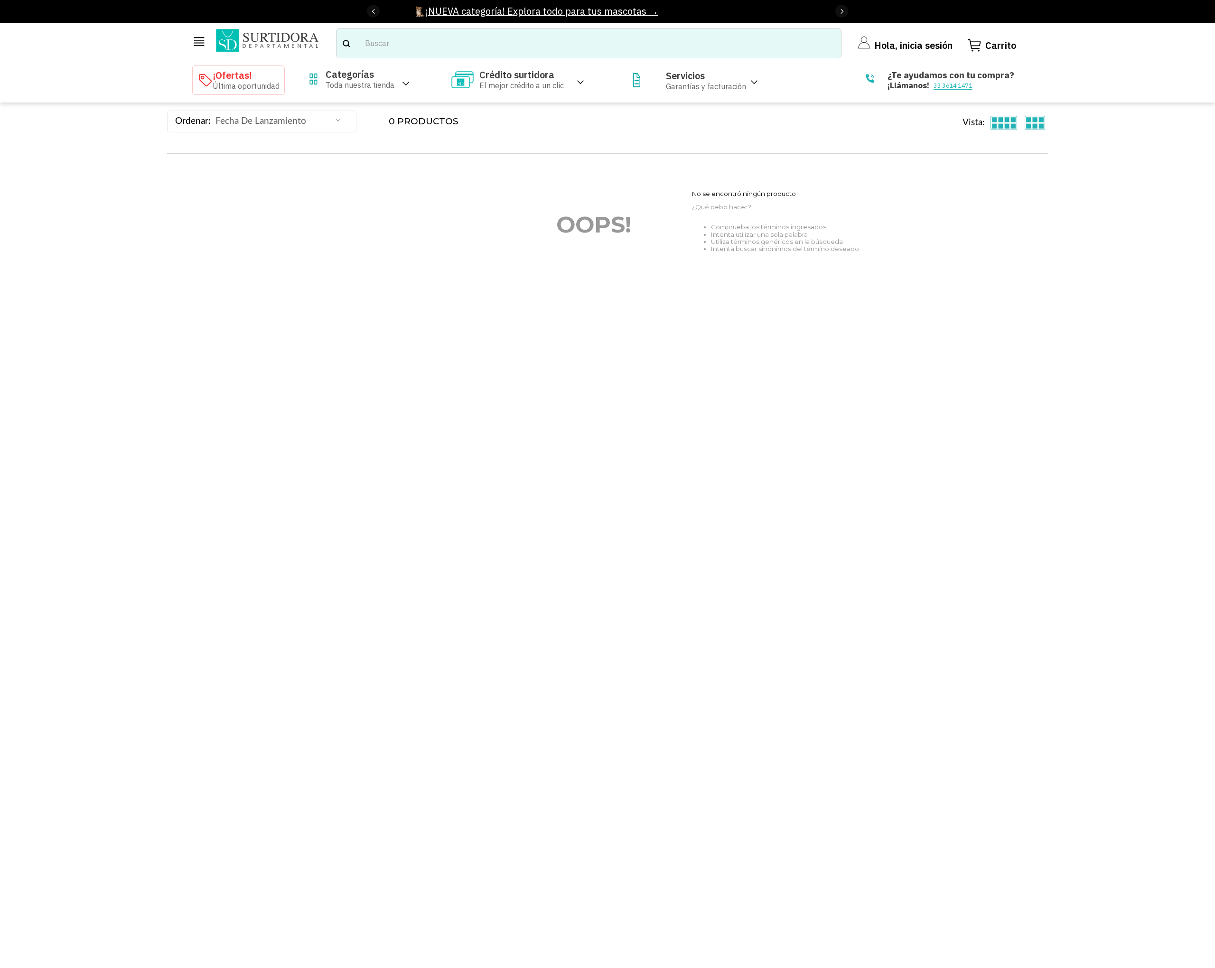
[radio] (1004, 123)
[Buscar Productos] (346, 43)
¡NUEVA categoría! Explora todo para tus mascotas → (541, 11)
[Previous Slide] (373, 11)
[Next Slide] (841, 11)
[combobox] (588, 43)
